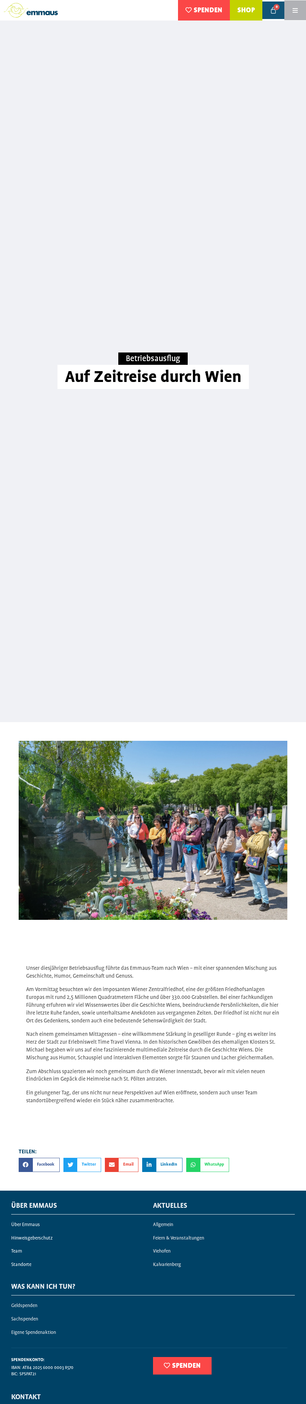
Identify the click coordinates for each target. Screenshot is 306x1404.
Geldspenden (24, 1306)
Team (16, 1251)
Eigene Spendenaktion (33, 1332)
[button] (39, 1165)
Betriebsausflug (153, 358)
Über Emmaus (25, 1225)
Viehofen (162, 1251)
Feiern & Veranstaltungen (178, 1238)
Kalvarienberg (167, 1264)
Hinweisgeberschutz (32, 1238)
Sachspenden (24, 1319)
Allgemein (163, 1225)
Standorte (21, 1264)
